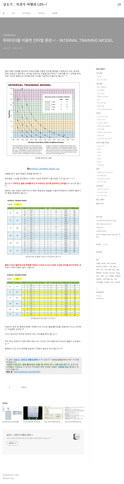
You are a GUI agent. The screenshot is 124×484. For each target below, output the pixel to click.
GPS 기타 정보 (101, 182)
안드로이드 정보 (102, 196)
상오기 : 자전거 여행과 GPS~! (25, 4)
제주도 (99, 162)
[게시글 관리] (15, 387)
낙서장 (99, 77)
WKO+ (105, 266)
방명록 (54, 13)
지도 (97, 276)
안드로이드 (99, 186)
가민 (115, 279)
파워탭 (111, 276)
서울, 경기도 (101, 146)
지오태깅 (106, 282)
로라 (112, 282)
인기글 (105, 244)
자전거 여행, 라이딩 (102, 143)
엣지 (106, 270)
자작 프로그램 (101, 103)
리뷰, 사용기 (101, 93)
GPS (98, 169)
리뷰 (108, 263)
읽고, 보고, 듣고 (102, 80)
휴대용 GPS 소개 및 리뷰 (104, 172)
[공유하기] (12, 387)
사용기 (102, 276)
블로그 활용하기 (102, 87)
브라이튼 (117, 282)
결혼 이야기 (100, 204)
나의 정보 (99, 84)
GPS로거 (99, 266)
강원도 (99, 149)
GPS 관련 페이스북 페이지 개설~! (106, 220)
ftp (112, 279)
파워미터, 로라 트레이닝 (104, 132)
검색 (113, 5)
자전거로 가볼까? (102, 123)
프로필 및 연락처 (101, 231)
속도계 (103, 263)
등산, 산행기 (100, 200)
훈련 (117, 270)
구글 (110, 266)
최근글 (98, 244)
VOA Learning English (104, 109)
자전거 (98, 113)
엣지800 (117, 276)
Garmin (113, 263)
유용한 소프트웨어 (102, 97)
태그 (13, 13)
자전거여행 (106, 279)
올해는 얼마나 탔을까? (104, 126)
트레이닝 (98, 279)
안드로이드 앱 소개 (103, 189)
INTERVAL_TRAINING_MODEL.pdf (44, 169)
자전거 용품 (100, 129)
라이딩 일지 (100, 165)
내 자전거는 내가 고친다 (104, 139)
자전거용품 (99, 282)
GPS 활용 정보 (101, 175)
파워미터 (98, 273)
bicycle (112, 273)
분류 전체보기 (100, 69)
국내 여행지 (100, 90)
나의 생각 (99, 73)
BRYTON (112, 270)
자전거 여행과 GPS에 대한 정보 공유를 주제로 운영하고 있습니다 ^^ (29, 438)
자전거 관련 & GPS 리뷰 (103, 224)
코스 (106, 276)
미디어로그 (27, 13)
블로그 (115, 266)
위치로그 (41, 13)
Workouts (100, 135)
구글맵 (98, 263)
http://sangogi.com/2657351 (27, 371)
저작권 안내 (63, 367)
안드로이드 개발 (102, 192)
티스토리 (105, 273)
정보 (98, 100)
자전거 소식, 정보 (102, 117)
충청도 (99, 152)
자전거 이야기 (101, 120)
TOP (119, 476)
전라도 (99, 155)
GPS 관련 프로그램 (103, 179)
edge (118, 273)
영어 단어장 (100, 106)
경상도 (99, 159)
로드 (102, 270)
